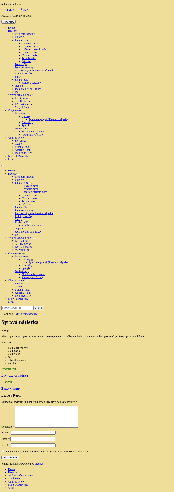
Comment (7, 426)
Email (5, 438)
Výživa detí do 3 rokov (20, 94)
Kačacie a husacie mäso (34, 49)
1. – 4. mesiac (22, 98)
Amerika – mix (23, 149)
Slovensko (20, 140)
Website (5, 445)
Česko (18, 143)
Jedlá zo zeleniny (24, 67)
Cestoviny (27, 122)
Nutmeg (39, 463)
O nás (11, 159)
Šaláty (18, 76)
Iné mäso (26, 61)
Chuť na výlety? (17, 137)
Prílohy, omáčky (23, 73)
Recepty (12, 30)
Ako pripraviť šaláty (33, 134)
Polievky (19, 36)
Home (11, 27)
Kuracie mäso (29, 52)
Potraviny (20, 113)
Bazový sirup (10, 388)
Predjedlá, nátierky (25, 33)
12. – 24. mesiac (23, 104)
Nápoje (19, 85)
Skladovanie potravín (33, 131)
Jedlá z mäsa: (22, 39)
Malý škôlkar (22, 107)
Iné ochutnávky (23, 152)
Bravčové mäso (30, 43)
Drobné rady (22, 128)
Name (5, 432)
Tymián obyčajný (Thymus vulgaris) (48, 119)
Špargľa (26, 125)
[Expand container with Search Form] (2, 165)
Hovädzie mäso (30, 46)
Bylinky (26, 116)
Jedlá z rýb (21, 64)
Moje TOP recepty (18, 156)
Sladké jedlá (21, 79)
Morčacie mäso (30, 55)
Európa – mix (22, 146)
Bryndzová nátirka (14, 375)
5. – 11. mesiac (23, 101)
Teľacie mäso (29, 58)
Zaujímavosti (15, 110)
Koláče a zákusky (31, 82)
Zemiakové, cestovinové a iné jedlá (34, 70)
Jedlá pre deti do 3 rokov (28, 88)
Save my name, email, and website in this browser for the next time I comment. (47, 451)
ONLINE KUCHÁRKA (14, 9)
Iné (16, 91)
